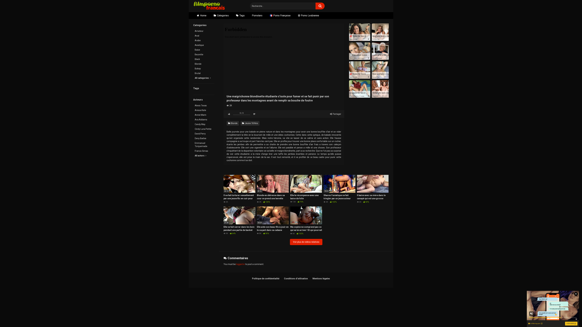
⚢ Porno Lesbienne (308, 15)
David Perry (200, 133)
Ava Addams (201, 119)
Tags (242, 15)
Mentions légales (321, 278)
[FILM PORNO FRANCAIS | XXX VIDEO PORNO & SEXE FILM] (209, 6)
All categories (202, 78)
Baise (197, 50)
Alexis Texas (201, 105)
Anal (197, 36)
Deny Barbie (200, 138)
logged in (240, 264)
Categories (223, 15)
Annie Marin (200, 115)
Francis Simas (201, 151)
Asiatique (199, 45)
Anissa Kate (200, 110)
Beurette (199, 54)
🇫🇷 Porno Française (280, 15)
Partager (336, 114)
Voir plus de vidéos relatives (306, 242)
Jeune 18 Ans (251, 123)
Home (203, 15)
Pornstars (257, 15)
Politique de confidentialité (265, 278)
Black (197, 59)
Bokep (198, 68)
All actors (200, 155)
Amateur (199, 31)
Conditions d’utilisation (296, 278)
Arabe (198, 40)
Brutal (198, 73)
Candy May (200, 124)
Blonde (198, 64)
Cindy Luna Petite (203, 129)
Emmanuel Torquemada (201, 144)
